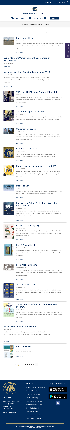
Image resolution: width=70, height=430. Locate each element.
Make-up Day (22, 186)
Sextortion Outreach (26, 129)
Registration (49, 2)
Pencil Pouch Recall (25, 245)
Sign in (54, 18)
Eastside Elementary (32, 391)
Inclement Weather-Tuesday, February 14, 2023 (27, 72)
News (47, 24)
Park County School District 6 (31, 24)
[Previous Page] (9, 364)
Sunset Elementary (32, 398)
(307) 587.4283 (8, 408)
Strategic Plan (60, 2)
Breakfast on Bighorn (26, 265)
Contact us (68, 48)
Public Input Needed (26, 38)
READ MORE (20, 52)
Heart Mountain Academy (34, 415)
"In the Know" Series (26, 284)
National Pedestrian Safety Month (20, 326)
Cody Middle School (32, 408)
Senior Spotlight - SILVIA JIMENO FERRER (36, 92)
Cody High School (32, 411)
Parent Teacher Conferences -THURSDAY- (36, 166)
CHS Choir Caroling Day (27, 225)
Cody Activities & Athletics (34, 418)
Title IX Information (9, 412)
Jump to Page (29, 364)
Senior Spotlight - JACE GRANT (31, 111)
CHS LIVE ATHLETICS (26, 148)
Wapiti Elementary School (34, 404)
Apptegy (38, 427)
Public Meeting (23, 346)
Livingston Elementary (33, 394)
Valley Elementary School (34, 401)
